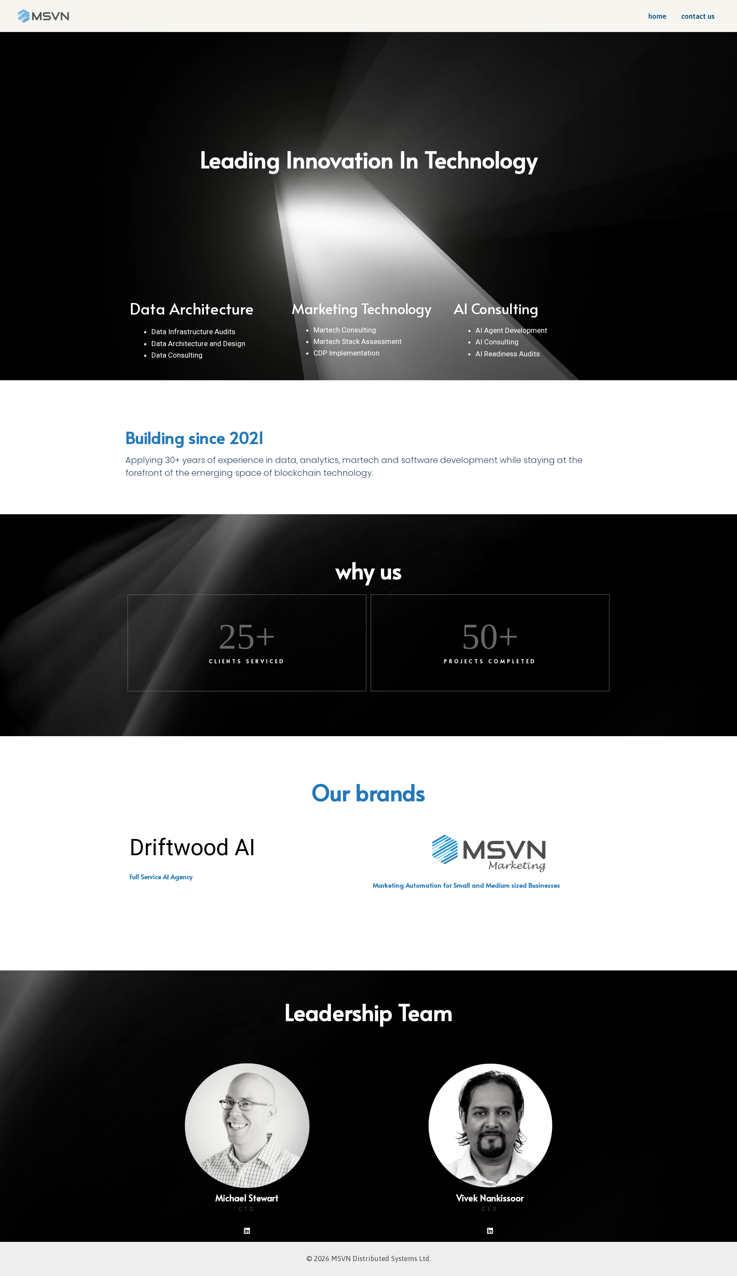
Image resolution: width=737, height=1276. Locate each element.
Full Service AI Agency (161, 876)
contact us (698, 16)
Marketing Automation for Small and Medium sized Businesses (466, 884)
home (657, 16)
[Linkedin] (247, 1231)
